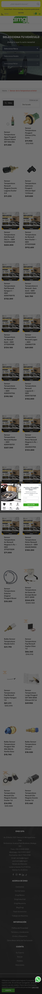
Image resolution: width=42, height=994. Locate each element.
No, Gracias (31, 507)
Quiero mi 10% (31, 504)
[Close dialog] (39, 485)
